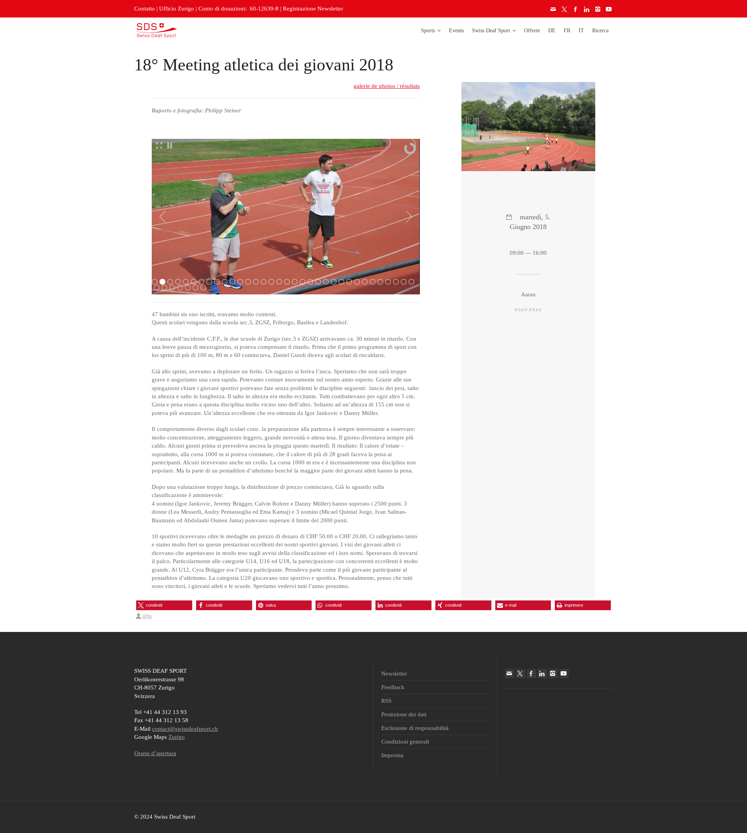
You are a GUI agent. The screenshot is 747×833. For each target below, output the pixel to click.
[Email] (554, 9)
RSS (386, 701)
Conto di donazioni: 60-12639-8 (238, 8)
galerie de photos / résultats (387, 86)
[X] (565, 9)
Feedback (393, 687)
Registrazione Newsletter (313, 8)
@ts (147, 616)
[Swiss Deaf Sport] (156, 30)
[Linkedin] (587, 9)
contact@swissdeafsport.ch (185, 729)
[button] (164, 605)
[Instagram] (598, 9)
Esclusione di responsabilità (415, 728)
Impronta (392, 755)
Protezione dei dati (403, 714)
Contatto (144, 8)
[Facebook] (576, 9)
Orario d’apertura (155, 753)
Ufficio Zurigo (176, 8)
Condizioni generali (405, 741)
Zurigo (176, 737)
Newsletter (394, 673)
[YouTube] (609, 9)
